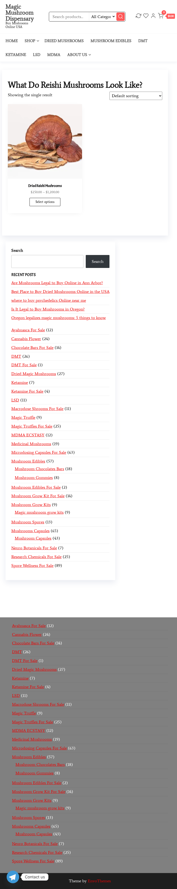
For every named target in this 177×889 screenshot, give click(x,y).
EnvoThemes (99, 880)
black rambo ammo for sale (120, 602)
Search (17, 250)
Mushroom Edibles (111, 40)
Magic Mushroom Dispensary (20, 12)
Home (12, 40)
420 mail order (42, 595)
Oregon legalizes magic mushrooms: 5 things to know (58, 317)
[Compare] (138, 16)
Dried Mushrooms (64, 40)
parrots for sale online (119, 595)
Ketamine (16, 54)
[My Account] (153, 16)
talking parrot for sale (75, 602)
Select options (44, 202)
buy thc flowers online (78, 595)
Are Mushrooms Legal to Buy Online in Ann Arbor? (57, 282)
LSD (36, 54)
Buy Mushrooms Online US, (99, 589)
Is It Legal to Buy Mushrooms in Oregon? (48, 309)
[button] (166, 17)
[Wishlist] (146, 16)
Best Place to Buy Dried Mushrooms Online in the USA (60, 291)
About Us (77, 54)
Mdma (53, 54)
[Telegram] (13, 877)
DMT (143, 40)
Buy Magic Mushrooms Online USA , (41, 589)
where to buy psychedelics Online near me (48, 300)
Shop (30, 40)
